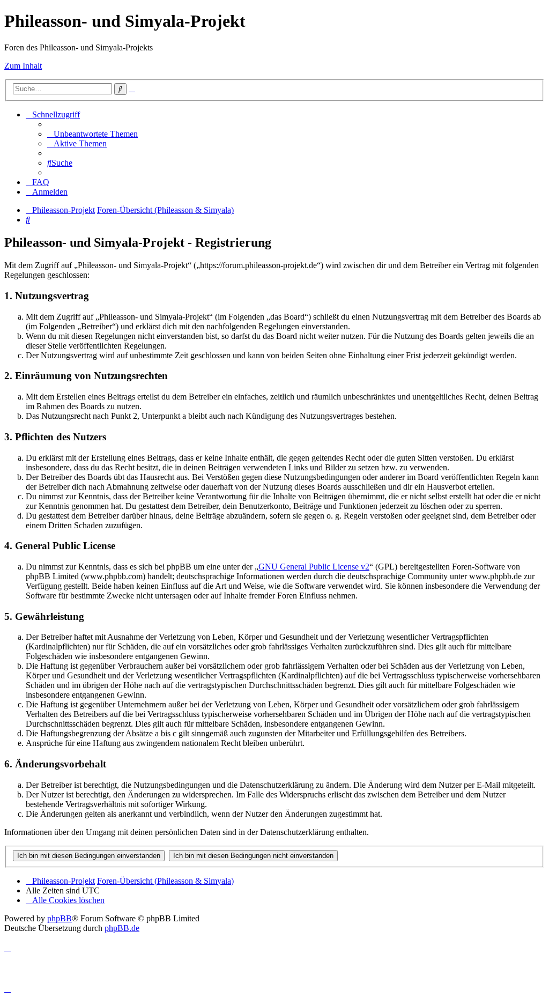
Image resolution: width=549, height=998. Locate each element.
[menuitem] (92, 133)
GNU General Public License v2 (313, 566)
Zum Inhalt (23, 65)
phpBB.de (122, 928)
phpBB (59, 918)
